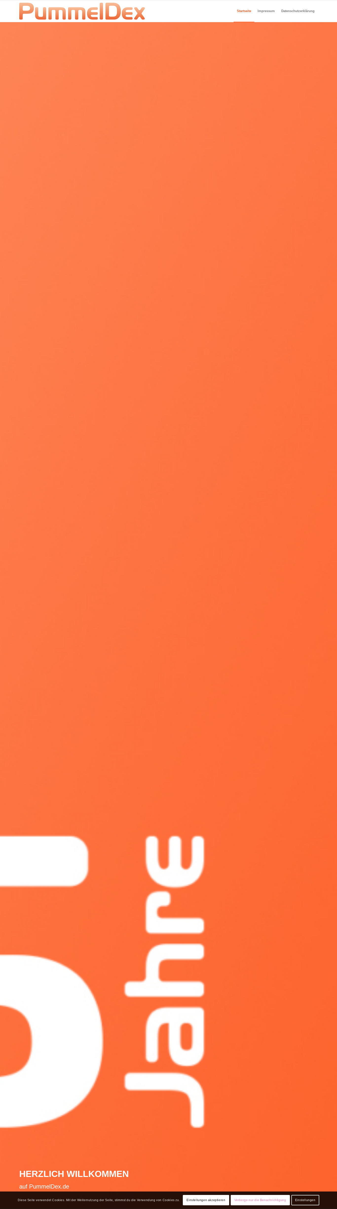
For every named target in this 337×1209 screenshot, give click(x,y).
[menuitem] (244, 11)
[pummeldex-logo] (82, 11)
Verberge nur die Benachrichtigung (260, 1200)
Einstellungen (305, 1200)
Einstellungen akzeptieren (206, 1200)
